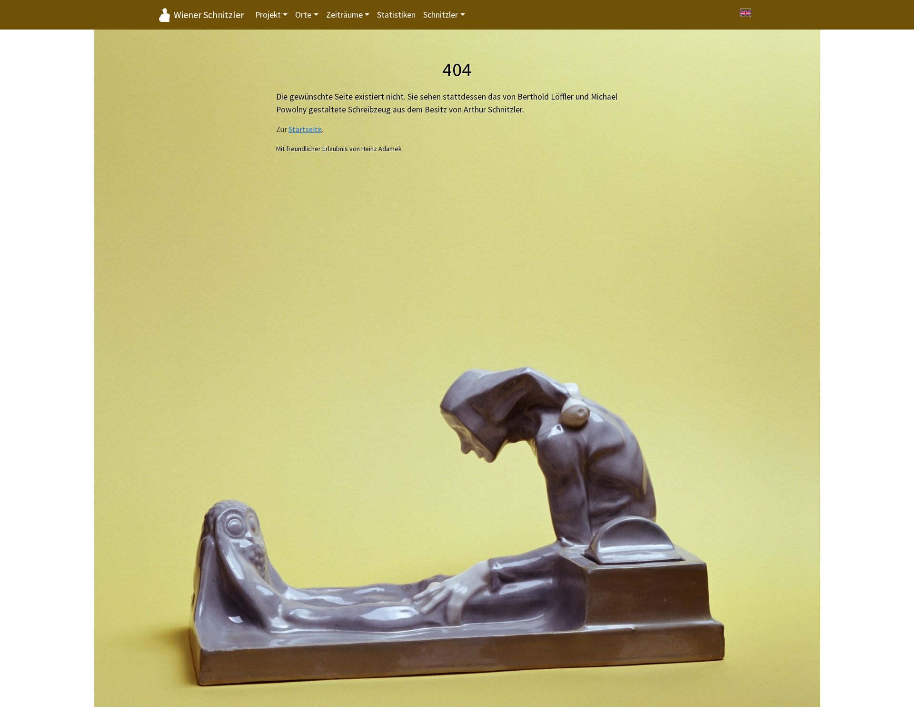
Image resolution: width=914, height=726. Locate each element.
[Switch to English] (745, 13)
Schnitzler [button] (440, 15)
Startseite (305, 129)
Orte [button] (303, 15)
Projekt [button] (268, 15)
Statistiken (396, 15)
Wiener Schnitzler (209, 14)
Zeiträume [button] (344, 15)
